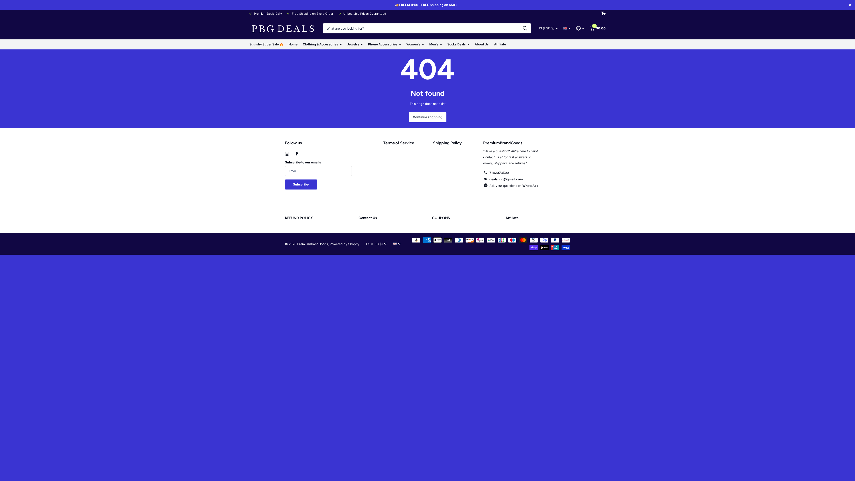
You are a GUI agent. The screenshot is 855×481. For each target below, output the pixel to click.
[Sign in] (580, 28)
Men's (433, 44)
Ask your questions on (514, 186)
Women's (413, 44)
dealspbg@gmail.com (506, 179)
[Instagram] (287, 154)
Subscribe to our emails (303, 162)
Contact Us (367, 218)
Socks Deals (456, 44)
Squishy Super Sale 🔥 (266, 44)
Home (293, 44)
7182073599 (499, 173)
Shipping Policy (447, 143)
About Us (482, 44)
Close (850, 5)
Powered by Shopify (344, 244)
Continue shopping (427, 117)
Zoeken (525, 28)
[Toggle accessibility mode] (603, 13)
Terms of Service (398, 143)
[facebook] (297, 153)
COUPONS (441, 218)
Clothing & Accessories (320, 44)
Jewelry (353, 44)
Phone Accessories (382, 44)
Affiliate (500, 44)
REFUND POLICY (299, 218)
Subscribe (301, 184)
